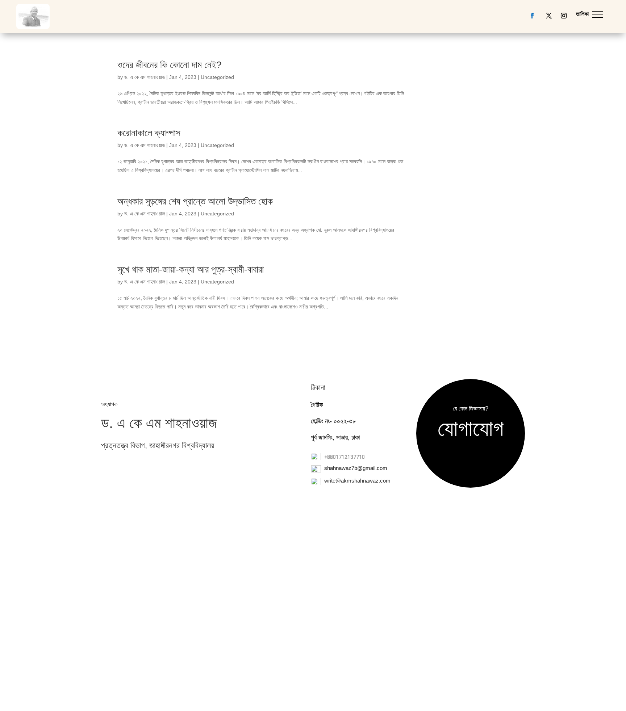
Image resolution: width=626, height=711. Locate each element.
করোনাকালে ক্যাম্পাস (148, 132)
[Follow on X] (549, 15)
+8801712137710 (344, 457)
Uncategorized (217, 77)
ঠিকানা (318, 387)
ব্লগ (238, 56)
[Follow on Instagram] (563, 15)
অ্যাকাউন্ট (310, 56)
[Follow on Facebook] (532, 15)
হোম (223, 56)
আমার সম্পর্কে (270, 56)
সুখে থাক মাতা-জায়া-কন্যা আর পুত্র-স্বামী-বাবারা (190, 269)
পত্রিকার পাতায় (353, 56)
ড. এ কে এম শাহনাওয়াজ (144, 77)
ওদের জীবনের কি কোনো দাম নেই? (169, 64)
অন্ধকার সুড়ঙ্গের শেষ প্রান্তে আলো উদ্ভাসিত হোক (195, 201)
